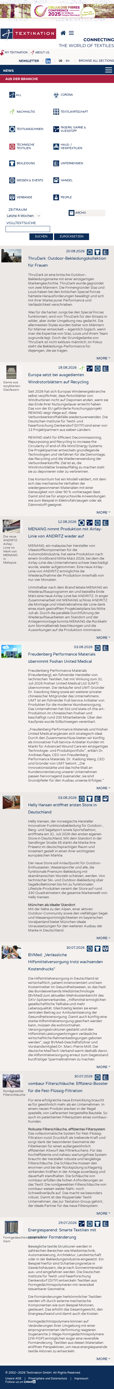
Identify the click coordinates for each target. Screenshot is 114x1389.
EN (67, 60)
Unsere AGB (13, 1378)
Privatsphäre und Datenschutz (47, 1378)
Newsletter (29, 61)
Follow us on (14, 1382)
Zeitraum (17, 210)
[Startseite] (28, 35)
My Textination (16, 52)
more (102, 358)
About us (42, 52)
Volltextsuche (21, 223)
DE (60, 60)
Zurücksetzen (72, 236)
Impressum (81, 1378)
